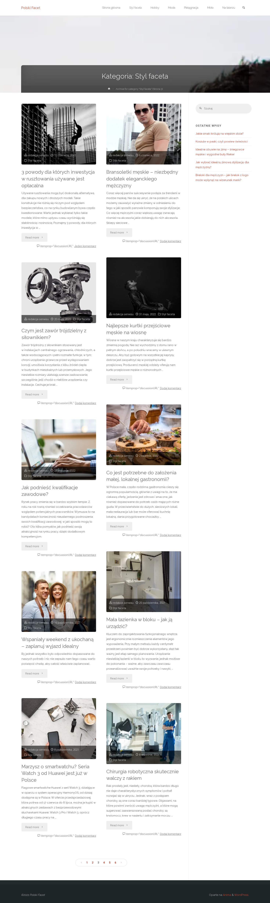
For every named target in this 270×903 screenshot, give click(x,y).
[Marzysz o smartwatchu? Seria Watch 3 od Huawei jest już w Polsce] (58, 728)
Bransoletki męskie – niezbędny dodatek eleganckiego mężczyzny (142, 178)
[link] (243, 8)
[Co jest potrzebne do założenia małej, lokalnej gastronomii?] (143, 434)
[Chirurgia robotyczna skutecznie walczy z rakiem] (143, 733)
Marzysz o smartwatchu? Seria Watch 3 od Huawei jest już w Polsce (55, 773)
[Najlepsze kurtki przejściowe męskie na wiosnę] (143, 287)
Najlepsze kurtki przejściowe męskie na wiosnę (138, 329)
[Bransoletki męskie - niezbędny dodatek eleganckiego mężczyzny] (143, 134)
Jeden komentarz (85, 246)
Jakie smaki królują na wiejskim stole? (220, 133)
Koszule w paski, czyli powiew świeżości (222, 141)
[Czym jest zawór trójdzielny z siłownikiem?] (58, 292)
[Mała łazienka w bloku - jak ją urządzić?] (143, 581)
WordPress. (241, 895)
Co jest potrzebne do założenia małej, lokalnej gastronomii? (141, 476)
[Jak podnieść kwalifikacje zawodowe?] (58, 449)
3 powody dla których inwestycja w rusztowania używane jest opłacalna (58, 178)
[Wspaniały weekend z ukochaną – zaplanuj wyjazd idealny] (58, 601)
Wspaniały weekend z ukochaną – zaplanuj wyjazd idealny (57, 642)
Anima (226, 895)
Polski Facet (30, 8)
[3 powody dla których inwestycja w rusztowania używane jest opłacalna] (58, 134)
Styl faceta (34, 160)
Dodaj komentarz (170, 241)
